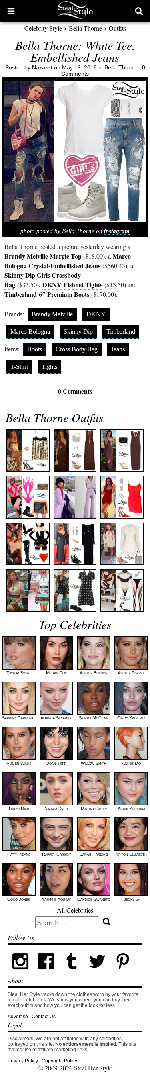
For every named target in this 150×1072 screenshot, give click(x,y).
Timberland (46, 294)
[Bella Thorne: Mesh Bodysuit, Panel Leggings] (121, 590)
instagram (117, 231)
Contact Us (44, 1016)
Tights (49, 366)
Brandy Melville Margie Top (43, 256)
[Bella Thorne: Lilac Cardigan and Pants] (75, 496)
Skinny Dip (78, 331)
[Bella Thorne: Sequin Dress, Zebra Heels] (27, 450)
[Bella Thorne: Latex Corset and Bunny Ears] (27, 543)
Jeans (118, 349)
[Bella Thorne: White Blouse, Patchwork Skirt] (27, 590)
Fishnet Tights (72, 284)
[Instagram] (20, 972)
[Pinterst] (123, 972)
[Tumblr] (71, 972)
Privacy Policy (23, 1061)
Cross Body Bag (77, 349)
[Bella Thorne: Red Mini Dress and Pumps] (121, 496)
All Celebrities (75, 910)
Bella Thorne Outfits (55, 417)
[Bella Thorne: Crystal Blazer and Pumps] (121, 543)
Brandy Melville (52, 314)
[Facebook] (46, 972)
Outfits (117, 28)
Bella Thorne (85, 28)
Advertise (18, 1016)
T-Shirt (19, 366)
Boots (34, 349)
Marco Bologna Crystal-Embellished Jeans (67, 260)
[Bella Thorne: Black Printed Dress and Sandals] (75, 590)
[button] (11, 11)
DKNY (96, 314)
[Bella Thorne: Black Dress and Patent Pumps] (75, 543)
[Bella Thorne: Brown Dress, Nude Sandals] (75, 450)
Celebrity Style (43, 28)
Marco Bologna (30, 331)
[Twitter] (97, 972)
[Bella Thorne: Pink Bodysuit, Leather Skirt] (27, 496)
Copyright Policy (59, 1061)
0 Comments (75, 391)
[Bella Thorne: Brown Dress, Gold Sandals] (121, 450)
